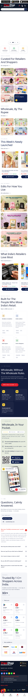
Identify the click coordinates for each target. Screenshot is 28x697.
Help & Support (6, 1)
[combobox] (14, 9)
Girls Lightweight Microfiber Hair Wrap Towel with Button (10, 171)
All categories (5, 65)
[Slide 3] (15, 42)
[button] (1, 5)
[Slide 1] (12, 42)
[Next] (17, 42)
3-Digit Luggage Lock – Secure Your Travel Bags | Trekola (10, 283)
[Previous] (10, 42)
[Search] (25, 9)
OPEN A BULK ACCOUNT (8, 384)
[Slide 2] (14, 42)
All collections (5, 193)
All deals (3, 115)
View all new (4, 148)
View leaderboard (6, 260)
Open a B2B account (6, 309)
